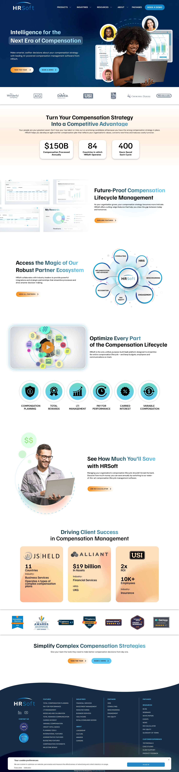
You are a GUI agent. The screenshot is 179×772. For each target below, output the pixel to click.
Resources (102, 7)
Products (62, 7)
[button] (48, 347)
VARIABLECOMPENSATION (149, 407)
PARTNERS (112, 699)
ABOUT (79, 727)
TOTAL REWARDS (54, 407)
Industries (82, 7)
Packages (137, 7)
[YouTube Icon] (26, 712)
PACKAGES (147, 699)
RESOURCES (147, 705)
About (121, 7)
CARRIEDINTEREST (125, 407)
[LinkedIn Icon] (19, 712)
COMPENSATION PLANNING (30, 407)
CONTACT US (24, 719)
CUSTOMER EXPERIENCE (152, 739)
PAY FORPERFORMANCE (101, 407)
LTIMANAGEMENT (77, 407)
